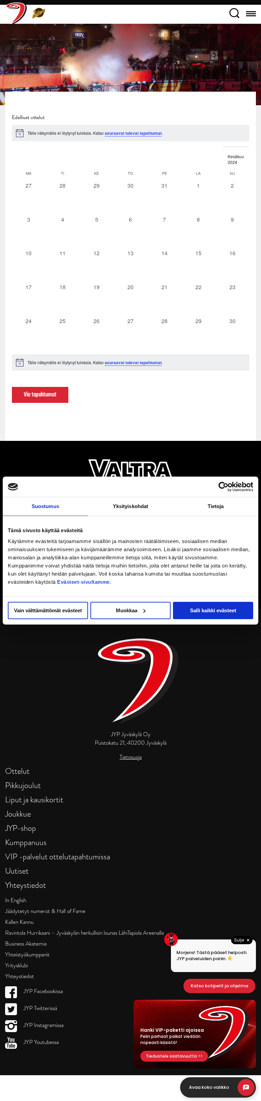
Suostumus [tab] (45, 506)
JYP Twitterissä (39, 1008)
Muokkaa (126, 610)
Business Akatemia (26, 943)
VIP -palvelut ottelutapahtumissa (57, 856)
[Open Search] (234, 14)
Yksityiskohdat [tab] (130, 506)
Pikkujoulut (23, 785)
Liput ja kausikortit (34, 799)
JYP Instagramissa (43, 1025)
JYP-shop (20, 828)
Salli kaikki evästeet (213, 610)
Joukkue (18, 814)
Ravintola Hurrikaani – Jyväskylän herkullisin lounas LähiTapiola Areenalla (84, 933)
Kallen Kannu (19, 922)
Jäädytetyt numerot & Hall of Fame (45, 911)
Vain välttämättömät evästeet (48, 610)
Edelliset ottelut (28, 117)
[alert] (130, 362)
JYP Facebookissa (42, 991)
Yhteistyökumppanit (27, 954)
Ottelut (17, 771)
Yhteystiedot (25, 885)
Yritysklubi (16, 965)
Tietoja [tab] (216, 506)
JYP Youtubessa (40, 1042)
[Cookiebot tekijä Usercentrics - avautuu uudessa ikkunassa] (223, 487)
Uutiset (17, 871)
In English (15, 900)
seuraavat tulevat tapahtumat (133, 133)
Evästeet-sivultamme (83, 582)
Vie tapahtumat (40, 395)
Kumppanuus (26, 842)
